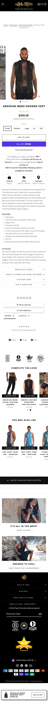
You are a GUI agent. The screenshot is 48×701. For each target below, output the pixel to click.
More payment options (24, 149)
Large (27, 128)
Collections (13, 25)
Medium (17, 128)
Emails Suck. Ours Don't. (23, 604)
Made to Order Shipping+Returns (24, 274)
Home (5, 25)
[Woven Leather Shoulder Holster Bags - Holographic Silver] (28, 410)
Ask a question (24, 284)
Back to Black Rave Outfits (25, 480)
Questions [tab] (23, 316)
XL (34, 128)
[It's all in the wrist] (24, 510)
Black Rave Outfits (26, 25)
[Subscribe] (40, 613)
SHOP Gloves (24, 530)
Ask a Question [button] (25, 310)
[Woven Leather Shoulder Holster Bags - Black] (30, 410)
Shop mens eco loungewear (24, 568)
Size (24, 124)
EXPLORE (23, 591)
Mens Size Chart (24, 269)
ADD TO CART (38, 695)
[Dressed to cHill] (24, 548)
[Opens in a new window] (17, 665)
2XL (41, 128)
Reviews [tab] (8, 316)
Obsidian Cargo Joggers (19, 209)
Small (7, 128)
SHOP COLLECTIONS (23, 597)
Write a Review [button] (25, 305)
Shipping (16, 119)
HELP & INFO (23, 585)
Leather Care (24, 279)
